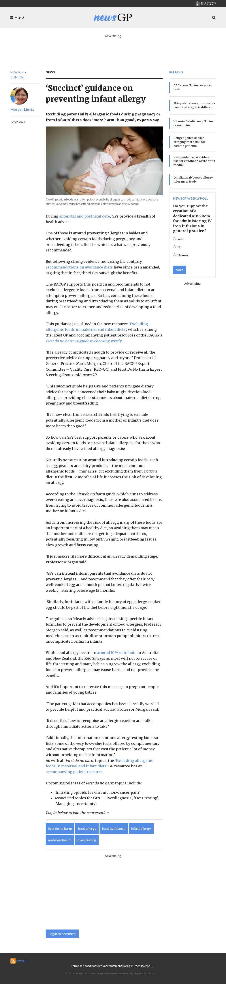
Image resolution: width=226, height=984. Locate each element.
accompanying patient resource (74, 772)
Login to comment (62, 933)
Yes (180, 239)
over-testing (86, 840)
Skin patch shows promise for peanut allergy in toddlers (194, 105)
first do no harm (60, 828)
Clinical (17, 77)
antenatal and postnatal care (84, 216)
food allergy (87, 828)
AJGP (151, 966)
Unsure (183, 255)
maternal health (60, 840)
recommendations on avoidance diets (79, 267)
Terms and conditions (84, 966)
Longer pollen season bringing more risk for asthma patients (189, 142)
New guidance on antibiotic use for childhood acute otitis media (194, 161)
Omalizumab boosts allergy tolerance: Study (193, 179)
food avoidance (113, 828)
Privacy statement (110, 966)
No (179, 247)
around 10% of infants (116, 652)
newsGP (17, 72)
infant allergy (141, 828)
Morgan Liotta (22, 109)
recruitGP (141, 966)
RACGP (128, 966)
